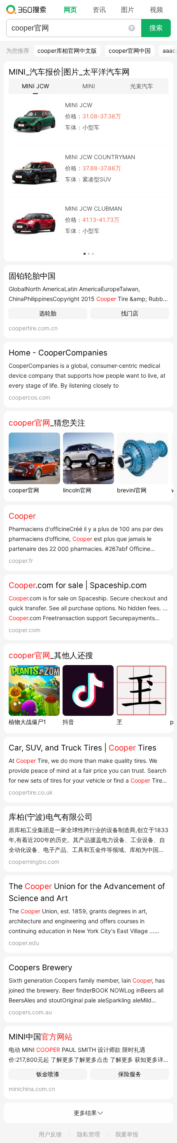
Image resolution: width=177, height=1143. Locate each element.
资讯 (99, 9)
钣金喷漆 (47, 1073)
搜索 (156, 27)
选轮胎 (47, 313)
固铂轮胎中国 (32, 276)
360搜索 (28, 9)
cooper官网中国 (130, 50)
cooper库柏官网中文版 (67, 50)
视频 (156, 9)
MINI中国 (40, 1037)
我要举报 (126, 1134)
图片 (127, 9)
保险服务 (129, 1073)
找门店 (129, 313)
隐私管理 (88, 1134)
